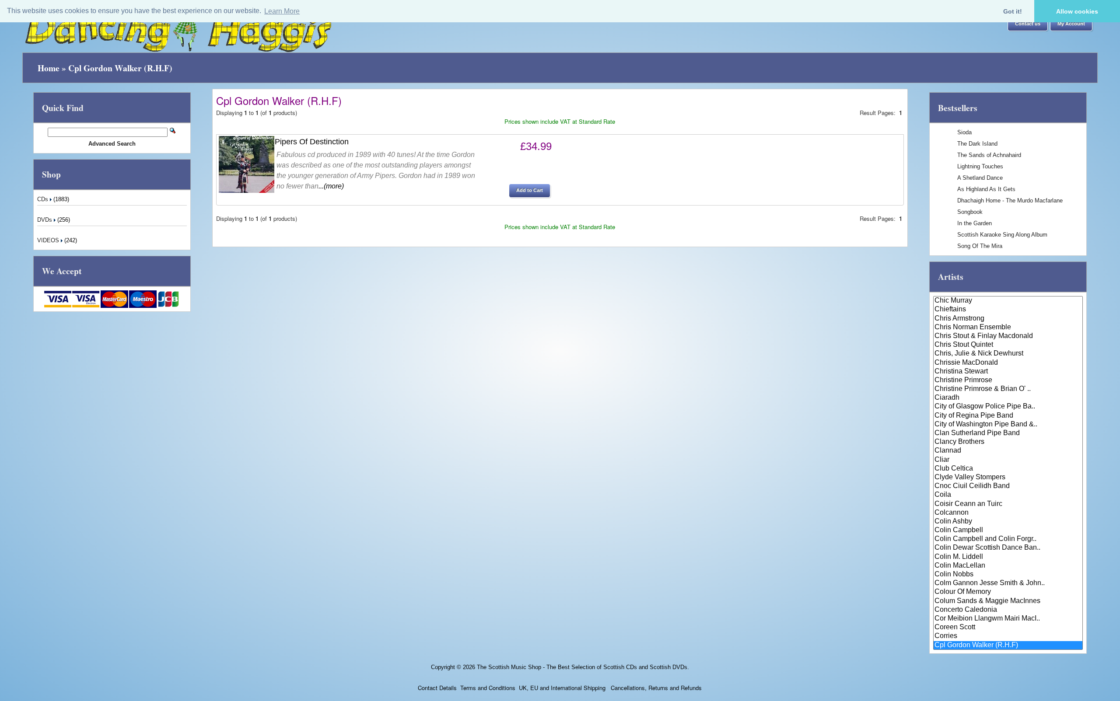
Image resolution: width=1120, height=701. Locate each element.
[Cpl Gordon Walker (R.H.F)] (1008, 645)
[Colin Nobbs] (1008, 574)
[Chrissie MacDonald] (1008, 363)
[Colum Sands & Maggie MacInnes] (1008, 601)
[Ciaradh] (1008, 398)
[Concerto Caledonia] (1008, 610)
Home (49, 68)
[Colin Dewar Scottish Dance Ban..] (1008, 548)
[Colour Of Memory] (1008, 592)
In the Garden (974, 223)
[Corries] (1008, 636)
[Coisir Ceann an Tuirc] (1008, 504)
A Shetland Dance (980, 177)
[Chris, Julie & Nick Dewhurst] (1008, 353)
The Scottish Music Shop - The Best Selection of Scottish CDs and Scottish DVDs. (583, 667)
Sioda (964, 132)
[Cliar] (1008, 460)
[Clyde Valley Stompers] (1008, 477)
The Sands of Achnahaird (989, 155)
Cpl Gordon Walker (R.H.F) (120, 68)
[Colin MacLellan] (1008, 565)
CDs (43, 199)
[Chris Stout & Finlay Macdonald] (1008, 336)
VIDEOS (49, 240)
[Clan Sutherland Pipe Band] (1008, 433)
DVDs (45, 219)
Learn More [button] (282, 11)
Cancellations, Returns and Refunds (655, 688)
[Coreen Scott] (1008, 627)
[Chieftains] (1008, 309)
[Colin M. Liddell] (1008, 557)
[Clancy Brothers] (1008, 442)
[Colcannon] (1008, 513)
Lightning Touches (980, 166)
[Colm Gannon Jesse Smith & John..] (1008, 583)
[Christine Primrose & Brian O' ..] (1008, 389)
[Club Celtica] (1008, 468)
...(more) (331, 186)
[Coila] (1008, 495)
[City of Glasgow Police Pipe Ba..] (1008, 406)
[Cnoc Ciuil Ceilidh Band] (1008, 486)
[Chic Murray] (1008, 300)
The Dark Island (977, 143)
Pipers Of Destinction (312, 141)
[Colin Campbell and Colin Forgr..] (1008, 539)
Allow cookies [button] (1077, 11)
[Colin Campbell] (1008, 530)
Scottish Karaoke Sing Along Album (1002, 234)
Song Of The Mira (979, 246)
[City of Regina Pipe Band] (1008, 416)
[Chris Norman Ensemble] (1008, 327)
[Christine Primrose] (1008, 380)
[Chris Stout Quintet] (1008, 345)
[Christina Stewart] (1008, 371)
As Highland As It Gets (986, 189)
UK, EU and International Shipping (562, 688)
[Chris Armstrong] (1008, 318)
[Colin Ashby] (1008, 521)
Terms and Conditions (487, 688)
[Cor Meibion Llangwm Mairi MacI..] (1008, 618)
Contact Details (437, 688)
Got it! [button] (1012, 11)
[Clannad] (1008, 450)
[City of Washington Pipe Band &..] (1008, 424)
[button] (1028, 24)
